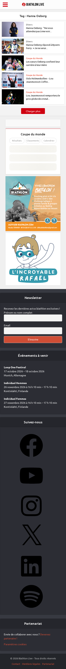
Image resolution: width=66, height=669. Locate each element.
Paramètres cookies (15, 644)
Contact (16, 663)
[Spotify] (31, 609)
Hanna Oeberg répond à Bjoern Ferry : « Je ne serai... (43, 46)
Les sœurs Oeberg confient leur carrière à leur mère (43, 63)
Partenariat (48, 663)
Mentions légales (31, 663)
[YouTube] (31, 488)
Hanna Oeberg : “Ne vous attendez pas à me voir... (39, 29)
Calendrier (49, 140)
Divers (29, 24)
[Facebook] (31, 458)
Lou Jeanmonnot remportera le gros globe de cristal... (43, 97)
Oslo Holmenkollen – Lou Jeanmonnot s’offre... (39, 80)
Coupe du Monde (34, 58)
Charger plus (33, 111)
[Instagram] (31, 518)
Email (7, 325)
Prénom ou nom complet (18, 312)
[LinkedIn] (31, 578)
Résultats (17, 140)
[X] (31, 548)
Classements (33, 140)
